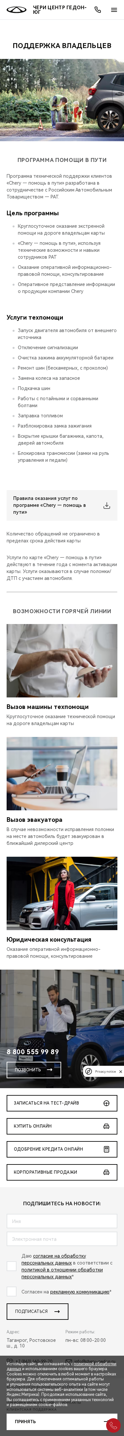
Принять (25, 1422)
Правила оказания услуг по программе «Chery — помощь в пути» (49, 505)
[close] (120, 1071)
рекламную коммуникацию (79, 1291)
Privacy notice (105, 1071)
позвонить (28, 1070)
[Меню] (114, 10)
